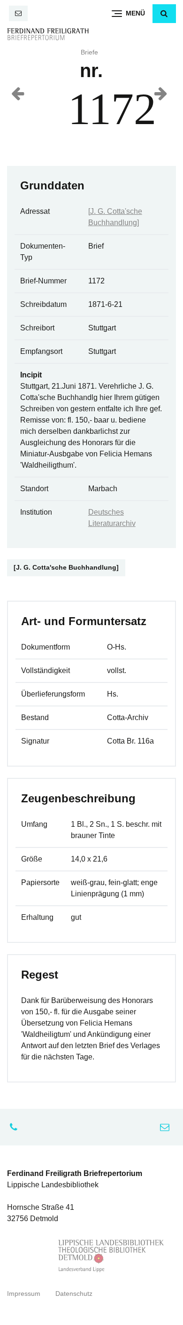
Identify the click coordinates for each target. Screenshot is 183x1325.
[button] (164, 13)
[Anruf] (16, 1127)
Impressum (23, 1293)
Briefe (89, 52)
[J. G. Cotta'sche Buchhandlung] (66, 567)
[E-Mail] (18, 13)
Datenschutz (73, 1293)
